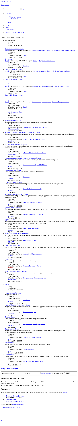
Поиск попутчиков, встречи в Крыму (17, 233)
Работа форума (9, 342)
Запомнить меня (57, 373)
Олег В (25, 55)
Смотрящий (12, 279)
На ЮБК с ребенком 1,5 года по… (34, 214)
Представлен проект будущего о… (34, 324)
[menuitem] (14, 17)
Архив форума (9, 354)
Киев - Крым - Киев (29, 240)
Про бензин (8, 59)
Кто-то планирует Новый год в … (34, 361)
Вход (3, 369)
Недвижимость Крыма (12, 329)
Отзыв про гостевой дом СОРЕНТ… (35, 165)
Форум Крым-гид (6, 1)
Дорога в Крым (10, 220)
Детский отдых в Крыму (13, 208)
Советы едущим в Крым (12, 245)
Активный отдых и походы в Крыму (64, 50)
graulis (10, 141)
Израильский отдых (29, 312)
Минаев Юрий (13, 129)
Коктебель (26, 177)
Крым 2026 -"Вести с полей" (14, 69)
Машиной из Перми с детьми (32, 254)
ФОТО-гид (8, 259)
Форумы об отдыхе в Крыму (41, 50)
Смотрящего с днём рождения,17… (34, 278)
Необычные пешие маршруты (14, 49)
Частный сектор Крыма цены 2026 (16, 144)
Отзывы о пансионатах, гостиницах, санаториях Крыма (23, 158)
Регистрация (12, 369)
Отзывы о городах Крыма (13, 170)
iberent (7, 50)
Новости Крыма (10, 317)
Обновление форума (29, 349)
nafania (10, 230)
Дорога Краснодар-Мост (31, 228)
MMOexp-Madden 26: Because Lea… (34, 153)
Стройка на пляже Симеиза (32, 337)
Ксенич (10, 255)
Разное (35, 61)
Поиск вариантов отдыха (13, 120)
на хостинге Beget (18, 404)
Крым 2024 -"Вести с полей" (14, 95)
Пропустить (5, 5)
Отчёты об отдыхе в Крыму (62, 71)
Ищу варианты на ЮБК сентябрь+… (35, 127)
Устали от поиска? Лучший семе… (34, 139)
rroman (10, 267)
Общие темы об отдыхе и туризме (16, 271)
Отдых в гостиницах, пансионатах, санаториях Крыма (22, 132)
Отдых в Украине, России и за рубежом (17, 305)
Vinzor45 (11, 313)
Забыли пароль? (46, 373)
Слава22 (11, 216)
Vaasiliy (10, 178)
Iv (9, 363)
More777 (11, 242)
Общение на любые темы (47, 61)
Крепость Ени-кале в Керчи (32, 266)
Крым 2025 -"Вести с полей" (14, 79)
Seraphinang (12, 154)
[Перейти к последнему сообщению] (28, 55)
